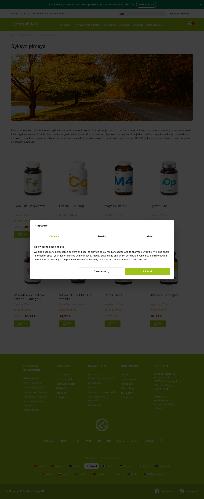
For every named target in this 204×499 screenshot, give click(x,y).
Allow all (147, 271)
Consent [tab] (54, 236)
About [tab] (149, 236)
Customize (100, 271)
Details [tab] (102, 236)
